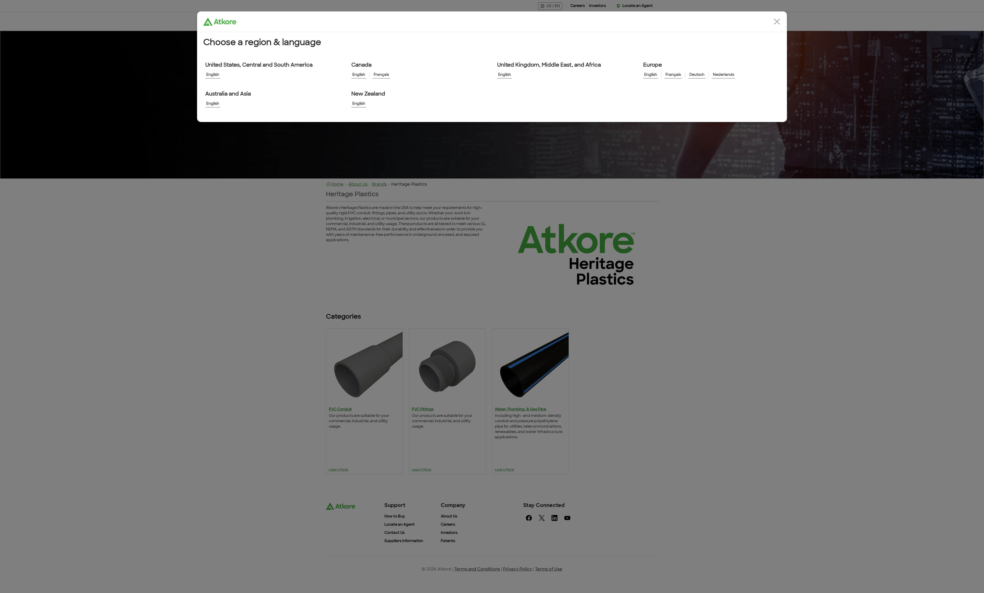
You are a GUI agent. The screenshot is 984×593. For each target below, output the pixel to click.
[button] (777, 21)
